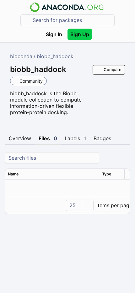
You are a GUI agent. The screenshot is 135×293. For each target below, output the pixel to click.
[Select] (87, 205)
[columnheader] (52, 174)
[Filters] (124, 158)
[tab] (20, 138)
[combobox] (72, 20)
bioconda (21, 56)
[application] (67, 205)
